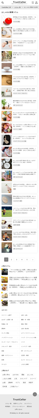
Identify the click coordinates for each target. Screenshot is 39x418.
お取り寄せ (6, 374)
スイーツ (33, 378)
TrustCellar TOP (6, 7)
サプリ (18, 382)
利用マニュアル (18, 403)
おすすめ (16, 374)
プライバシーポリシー (18, 406)
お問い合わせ (18, 409)
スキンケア (23, 378)
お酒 (3, 382)
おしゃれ (30, 374)
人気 (15, 378)
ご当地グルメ (14, 386)
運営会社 (29, 406)
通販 (22, 374)
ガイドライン (28, 403)
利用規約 (7, 406)
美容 (24, 382)
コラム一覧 (17, 7)
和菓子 (31, 382)
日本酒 (4, 386)
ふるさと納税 (6, 378)
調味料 (10, 382)
